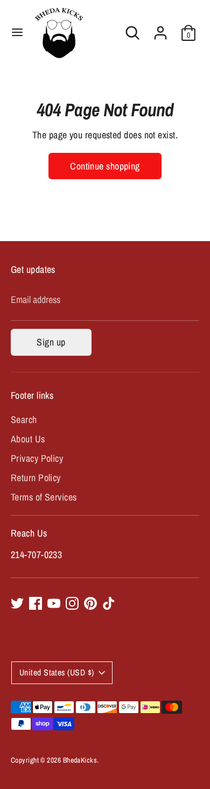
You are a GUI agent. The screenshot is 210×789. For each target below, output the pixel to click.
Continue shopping (105, 166)
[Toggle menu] (17, 33)
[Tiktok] (108, 603)
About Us (28, 439)
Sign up (51, 342)
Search (24, 419)
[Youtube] (53, 603)
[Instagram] (72, 603)
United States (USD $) (56, 672)
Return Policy (36, 477)
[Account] (160, 29)
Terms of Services (44, 497)
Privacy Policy (37, 458)
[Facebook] (35, 603)
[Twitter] (17, 603)
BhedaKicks (80, 760)
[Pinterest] (90, 603)
